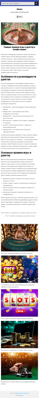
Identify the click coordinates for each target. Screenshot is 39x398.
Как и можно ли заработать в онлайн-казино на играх (17, 350)
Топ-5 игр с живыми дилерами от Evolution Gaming (16, 253)
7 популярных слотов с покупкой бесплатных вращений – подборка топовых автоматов (18, 286)
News (19, 9)
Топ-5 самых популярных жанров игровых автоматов (17, 319)
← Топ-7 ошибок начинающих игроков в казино (19, 216)
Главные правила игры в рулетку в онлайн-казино (19, 48)
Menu (20, 17)
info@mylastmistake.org (21, 393)
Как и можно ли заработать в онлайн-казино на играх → (19, 213)
